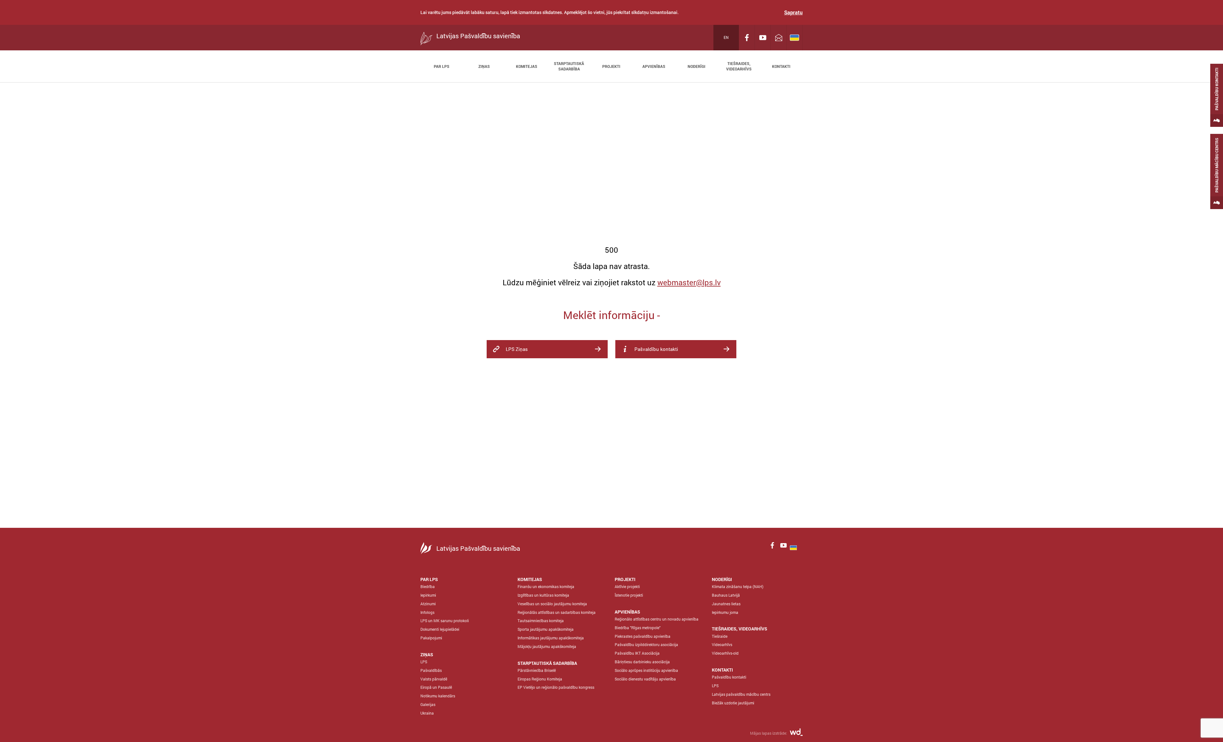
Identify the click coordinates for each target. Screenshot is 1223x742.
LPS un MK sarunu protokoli (444, 620)
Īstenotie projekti (629, 595)
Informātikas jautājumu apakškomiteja (551, 637)
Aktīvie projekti (627, 586)
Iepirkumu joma (725, 612)
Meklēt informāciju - (611, 315)
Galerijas (427, 704)
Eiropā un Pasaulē (436, 687)
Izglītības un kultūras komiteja (543, 595)
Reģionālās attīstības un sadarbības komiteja (557, 612)
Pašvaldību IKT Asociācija (637, 653)
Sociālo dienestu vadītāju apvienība (645, 678)
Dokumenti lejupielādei (439, 629)
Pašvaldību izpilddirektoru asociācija (646, 644)
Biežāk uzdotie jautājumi (733, 702)
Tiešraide (719, 636)
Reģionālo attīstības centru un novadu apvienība (656, 619)
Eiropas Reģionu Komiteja (540, 678)
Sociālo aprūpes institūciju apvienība (646, 670)
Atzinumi (428, 603)
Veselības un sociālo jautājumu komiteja (552, 603)
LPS (423, 661)
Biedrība (427, 586)
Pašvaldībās (431, 670)
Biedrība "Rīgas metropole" (638, 627)
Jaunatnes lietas (726, 603)
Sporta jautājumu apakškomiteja (546, 629)
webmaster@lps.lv (689, 282)
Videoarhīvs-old (725, 653)
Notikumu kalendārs (437, 695)
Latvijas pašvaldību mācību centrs (741, 694)
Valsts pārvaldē (433, 678)
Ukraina (427, 713)
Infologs (427, 612)
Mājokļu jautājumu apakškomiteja (547, 646)
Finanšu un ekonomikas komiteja (546, 586)
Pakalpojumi (431, 637)
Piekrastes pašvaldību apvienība (642, 636)
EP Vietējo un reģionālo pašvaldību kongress (556, 687)
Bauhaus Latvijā (726, 595)
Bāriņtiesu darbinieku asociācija (642, 661)
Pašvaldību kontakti (729, 677)
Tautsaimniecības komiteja (541, 620)
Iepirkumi (428, 595)
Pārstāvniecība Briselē (537, 670)
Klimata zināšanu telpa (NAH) (737, 586)
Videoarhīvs (722, 644)
